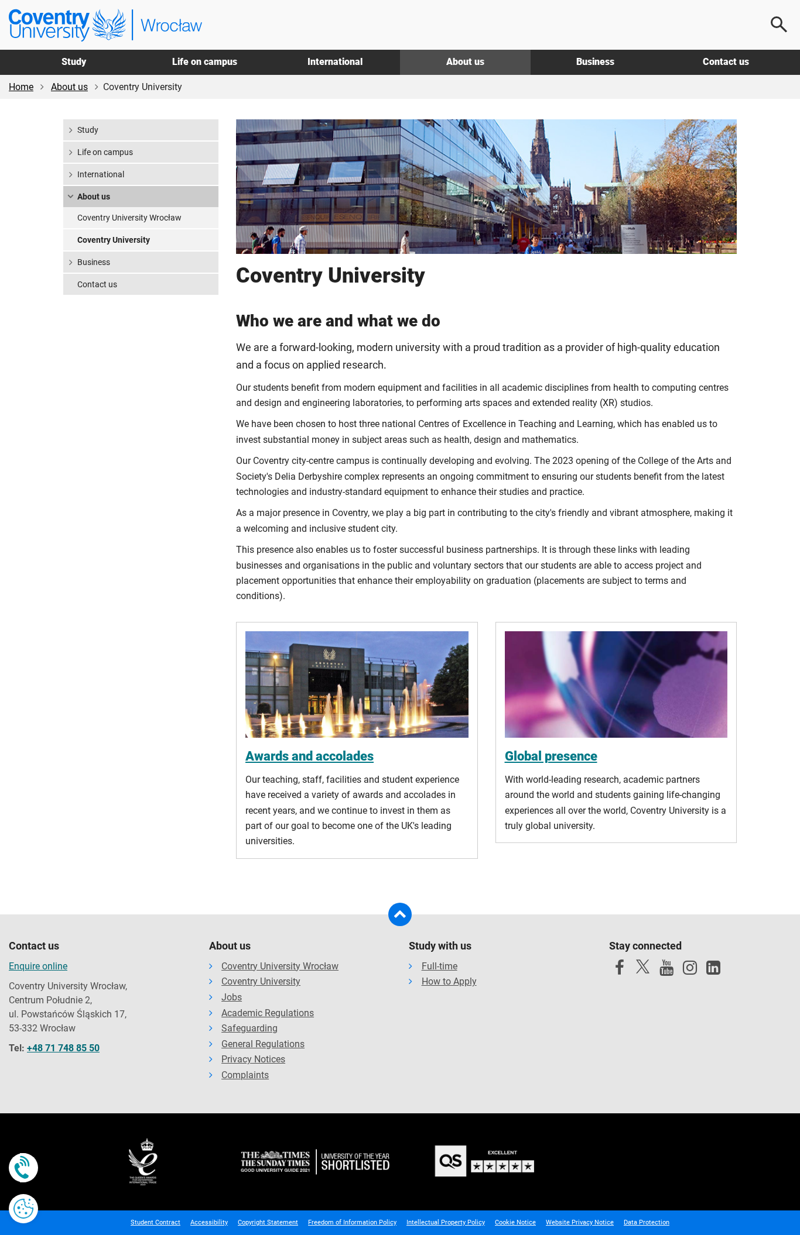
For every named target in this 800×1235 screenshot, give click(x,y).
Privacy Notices (253, 1059)
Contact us (726, 61)
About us (465, 61)
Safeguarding (249, 1028)
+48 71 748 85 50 (63, 1048)
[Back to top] (400, 914)
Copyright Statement (268, 1222)
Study (73, 61)
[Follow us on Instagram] (689, 970)
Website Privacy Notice (580, 1222)
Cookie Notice (515, 1222)
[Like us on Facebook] (619, 970)
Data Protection (646, 1222)
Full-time (439, 966)
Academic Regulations (267, 1013)
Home (21, 86)
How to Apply (449, 981)
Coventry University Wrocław (129, 217)
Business (595, 61)
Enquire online (38, 966)
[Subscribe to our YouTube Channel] (666, 970)
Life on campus (204, 61)
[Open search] (779, 24)
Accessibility (209, 1222)
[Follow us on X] (643, 966)
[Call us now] (23, 1167)
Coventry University (113, 240)
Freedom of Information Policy (352, 1222)
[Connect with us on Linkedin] (713, 970)
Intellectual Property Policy (445, 1222)
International (335, 61)
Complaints (245, 1075)
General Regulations (263, 1044)
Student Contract (155, 1222)
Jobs (231, 997)
